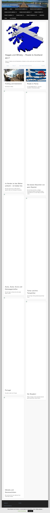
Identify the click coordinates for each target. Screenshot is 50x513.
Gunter (8, 65)
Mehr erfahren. (39, 509)
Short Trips (30, 65)
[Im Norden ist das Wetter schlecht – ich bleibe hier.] (14, 135)
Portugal (8, 390)
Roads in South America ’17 (26, 12)
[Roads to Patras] (36, 75)
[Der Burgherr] (36, 346)
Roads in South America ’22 (36, 9)
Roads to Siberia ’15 (9, 15)
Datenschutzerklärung (8, 505)
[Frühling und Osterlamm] (14, 75)
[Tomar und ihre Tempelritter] (36, 243)
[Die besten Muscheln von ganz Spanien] (36, 137)
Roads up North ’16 (39, 12)
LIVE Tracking (13, 18)
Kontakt (20, 503)
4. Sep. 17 (14, 65)
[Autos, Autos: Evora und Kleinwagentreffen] (14, 239)
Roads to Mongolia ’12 (32, 15)
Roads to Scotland (25, 65)
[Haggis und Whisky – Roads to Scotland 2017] (25, 37)
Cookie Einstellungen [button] (22, 511)
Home (6, 9)
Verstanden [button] (30, 511)
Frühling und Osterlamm (13, 84)
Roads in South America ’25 (21, 9)
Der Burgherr (31, 394)
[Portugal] (14, 342)
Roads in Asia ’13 (20, 15)
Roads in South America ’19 (11, 12)
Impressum (6, 503)
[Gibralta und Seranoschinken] (14, 442)
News (11, 9)
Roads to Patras (32, 84)
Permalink (43, 65)
